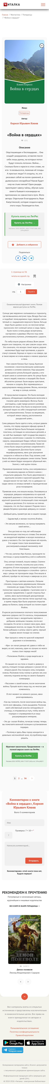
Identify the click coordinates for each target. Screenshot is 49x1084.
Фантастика (15, 14)
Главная (5, 14)
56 (25, 778)
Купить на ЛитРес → (24, 223)
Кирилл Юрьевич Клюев (24, 123)
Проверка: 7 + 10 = (24, 830)
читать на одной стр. (20, 276)
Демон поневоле (24, 969)
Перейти (31, 291)
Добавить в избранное (27, 244)
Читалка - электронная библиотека (30, 1081)
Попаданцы (27, 14)
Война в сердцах (12, 17)
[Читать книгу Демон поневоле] (24, 939)
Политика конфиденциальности (24, 1031)
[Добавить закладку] (34, 276)
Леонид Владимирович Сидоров (24, 972)
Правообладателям (24, 1035)
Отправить (34, 860)
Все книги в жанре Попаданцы (24, 906)
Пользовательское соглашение (24, 1028)
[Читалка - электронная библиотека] (8, 4)
